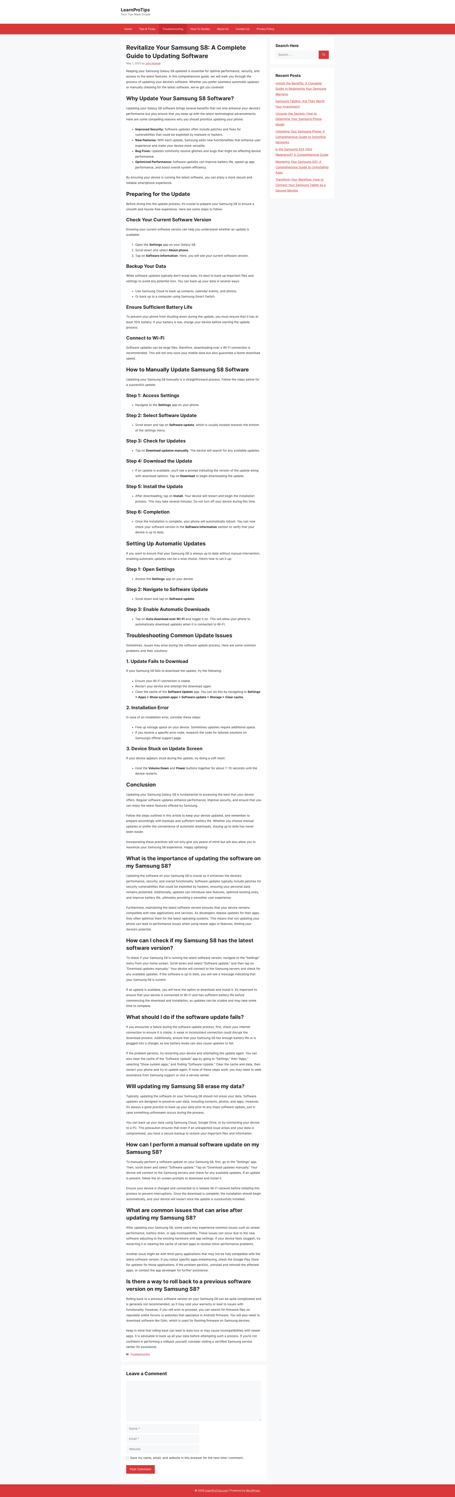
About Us (223, 29)
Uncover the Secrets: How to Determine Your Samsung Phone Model (298, 119)
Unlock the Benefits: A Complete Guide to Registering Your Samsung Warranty (300, 89)
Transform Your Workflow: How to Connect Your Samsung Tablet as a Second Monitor (300, 185)
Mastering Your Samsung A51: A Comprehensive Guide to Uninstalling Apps (301, 167)
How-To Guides (200, 29)
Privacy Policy (265, 29)
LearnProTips (135, 9)
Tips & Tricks (147, 29)
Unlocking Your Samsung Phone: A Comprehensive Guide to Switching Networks (300, 137)
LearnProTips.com (216, 1490)
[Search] (324, 55)
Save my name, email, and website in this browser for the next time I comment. (186, 1458)
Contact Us (243, 29)
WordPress (253, 1490)
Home (128, 29)
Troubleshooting (172, 29)
